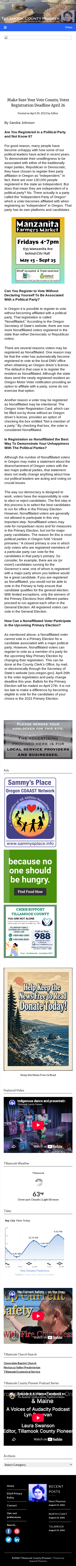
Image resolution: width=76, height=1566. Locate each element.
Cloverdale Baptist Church (20, 1363)
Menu (68, 27)
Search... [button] (11, 1524)
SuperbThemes (38, 1560)
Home (10, 1485)
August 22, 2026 (57, 1505)
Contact (12, 1505)
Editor (54, 113)
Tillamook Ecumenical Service (22, 1371)
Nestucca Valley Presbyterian (22, 1367)
